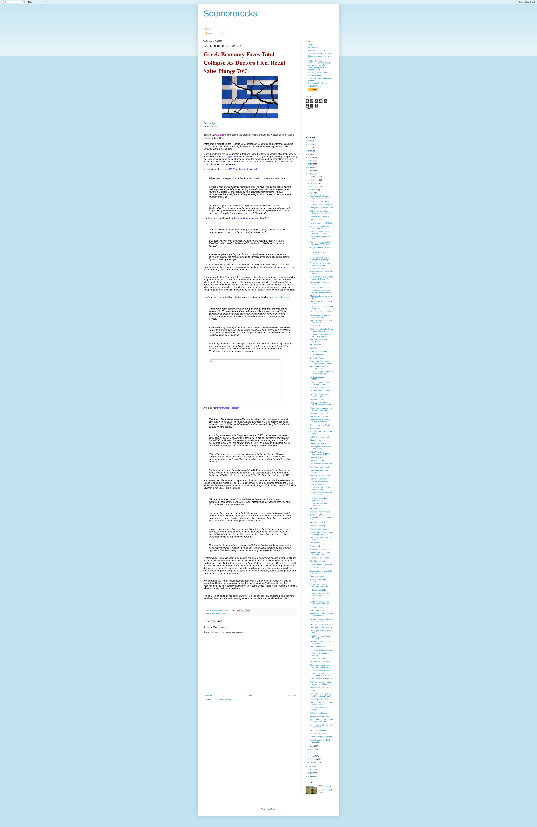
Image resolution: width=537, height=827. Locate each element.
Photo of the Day (316, 546)
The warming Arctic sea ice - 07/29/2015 (320, 283)
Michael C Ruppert (315, 86)
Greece (224, 614)
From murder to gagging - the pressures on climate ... (321, 409)
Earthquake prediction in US (320, 413)
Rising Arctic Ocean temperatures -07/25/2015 (321, 453)
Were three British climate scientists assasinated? (319, 421)
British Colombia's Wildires (320, 512)
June (312, 746)
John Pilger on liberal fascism (321, 650)
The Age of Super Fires (318, 730)
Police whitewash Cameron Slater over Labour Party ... (321, 212)
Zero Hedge (209, 123)
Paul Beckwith (315, 543)
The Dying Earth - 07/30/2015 (321, 223)
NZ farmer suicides (317, 399)
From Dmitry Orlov (316, 457)
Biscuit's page (313, 48)
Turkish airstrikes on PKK (319, 437)
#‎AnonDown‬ (314, 428)
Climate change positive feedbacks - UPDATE (317, 69)
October (313, 183)
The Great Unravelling (318, 461)
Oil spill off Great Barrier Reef (321, 679)
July (312, 193)
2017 (310, 167)
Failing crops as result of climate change (319, 367)
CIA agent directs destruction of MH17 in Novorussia (321, 335)
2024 (310, 145)
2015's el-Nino (315, 345)
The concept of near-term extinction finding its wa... (320, 666)
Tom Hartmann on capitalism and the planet (320, 488)
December (314, 177)
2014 (310, 767)
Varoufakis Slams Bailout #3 (320, 716)
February (313, 759)
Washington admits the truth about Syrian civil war (320, 232)
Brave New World (316, 358)
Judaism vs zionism (317, 388)
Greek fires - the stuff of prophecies (318, 709)
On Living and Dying (317, 659)
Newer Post (208, 696)
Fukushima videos (315, 75)
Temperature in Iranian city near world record (320, 264)
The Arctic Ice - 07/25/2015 (320, 476)
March (312, 756)
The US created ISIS (317, 647)
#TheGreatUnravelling (318, 351)
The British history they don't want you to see (320, 554)
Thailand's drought (317, 220)
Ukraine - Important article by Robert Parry (321, 494)
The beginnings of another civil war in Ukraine (321, 620)
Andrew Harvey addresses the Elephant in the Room (321, 533)
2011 (310, 776)
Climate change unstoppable (321, 737)
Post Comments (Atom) (222, 700)
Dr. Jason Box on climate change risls (319, 504)
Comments (211, 33)
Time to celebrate (316, 268)
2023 (310, 148)
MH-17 (312, 691)
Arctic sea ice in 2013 (318, 590)
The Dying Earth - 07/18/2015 (321, 687)
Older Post (292, 696)
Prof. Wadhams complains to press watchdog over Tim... (321, 292)
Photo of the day (316, 484)
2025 (310, 141)
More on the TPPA (316, 288)
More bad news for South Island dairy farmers (319, 227)
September (314, 187)
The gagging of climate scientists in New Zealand (320, 404)
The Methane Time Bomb (317, 83)
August (313, 190)
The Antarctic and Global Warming (321, 53)
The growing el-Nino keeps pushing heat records (320, 586)
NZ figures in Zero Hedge (319, 558)
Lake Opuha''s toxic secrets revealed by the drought (320, 395)
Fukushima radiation (317, 561)
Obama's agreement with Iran (321, 670)
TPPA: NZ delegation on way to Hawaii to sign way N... (321, 373)
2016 (310, 171)
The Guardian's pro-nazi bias (321, 464)
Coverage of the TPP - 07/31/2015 (318, 254)
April (312, 753)
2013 (310, 770)
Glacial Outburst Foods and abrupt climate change (320, 259)
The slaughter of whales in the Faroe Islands (321, 448)
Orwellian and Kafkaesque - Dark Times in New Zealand (321, 675)
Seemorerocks (230, 13)
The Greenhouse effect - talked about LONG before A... (321, 278)
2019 (310, 161)
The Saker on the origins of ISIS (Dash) (320, 642)
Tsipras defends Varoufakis (320, 201)
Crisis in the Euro (316, 355)
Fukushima (314, 509)
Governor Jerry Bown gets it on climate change (321, 572)
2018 (310, 164)
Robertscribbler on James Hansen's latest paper (319, 480)
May (312, 749)
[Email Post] (233, 610)
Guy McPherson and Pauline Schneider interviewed (321, 603)
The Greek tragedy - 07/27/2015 (317, 378)
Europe (218, 614)
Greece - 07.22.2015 (317, 568)
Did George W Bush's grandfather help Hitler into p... (321, 517)
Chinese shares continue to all (321, 204)
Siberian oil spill (316, 440)
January (313, 762)
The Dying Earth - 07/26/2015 (321, 417)
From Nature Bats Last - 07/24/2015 (319, 471)
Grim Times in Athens (318, 733)
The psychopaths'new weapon (321, 624)
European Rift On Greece (319, 216)
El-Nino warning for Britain (320, 425)
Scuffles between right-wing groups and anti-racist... (320, 683)
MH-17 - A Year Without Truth (321, 549)
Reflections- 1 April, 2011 (317, 50)
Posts (209, 29)
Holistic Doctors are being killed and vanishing (319, 383)
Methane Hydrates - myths (318, 73)
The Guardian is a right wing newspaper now (320, 316)
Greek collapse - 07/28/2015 (320, 312)
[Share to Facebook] (245, 610)
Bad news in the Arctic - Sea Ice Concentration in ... (322, 615)
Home (251, 696)
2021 (310, 154)
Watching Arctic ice (317, 610)
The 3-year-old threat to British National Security (321, 330)
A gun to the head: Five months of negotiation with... (321, 721)
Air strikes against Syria (319, 522)
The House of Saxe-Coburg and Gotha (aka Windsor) (320, 695)
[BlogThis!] (240, 610)
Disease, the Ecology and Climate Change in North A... (321, 362)
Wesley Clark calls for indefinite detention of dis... (322, 704)
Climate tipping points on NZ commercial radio (320, 594)
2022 (310, 151)
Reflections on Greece (318, 713)
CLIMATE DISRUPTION (319, 699)
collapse (212, 614)
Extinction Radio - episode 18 (321, 391)
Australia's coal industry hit (320, 529)
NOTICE (313, 599)
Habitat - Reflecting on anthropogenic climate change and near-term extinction (319, 63)
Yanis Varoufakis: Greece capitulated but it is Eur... (320, 197)
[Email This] (237, 610)
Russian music (315, 326)
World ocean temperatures (320, 576)
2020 (310, 158)
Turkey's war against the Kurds (321, 208)
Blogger (273, 809)
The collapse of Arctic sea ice (321, 627)
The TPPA (313, 348)
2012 (310, 773)
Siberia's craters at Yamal (319, 443)
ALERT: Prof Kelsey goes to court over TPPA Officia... (320, 243)
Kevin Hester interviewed (319, 467)
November (314, 180)
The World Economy (317, 526)
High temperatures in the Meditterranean (319, 499)
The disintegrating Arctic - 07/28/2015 (319, 340)
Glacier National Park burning (321, 564)
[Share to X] (243, 610)
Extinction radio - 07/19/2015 (321, 662)
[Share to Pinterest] (248, 610)
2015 (310, 174)
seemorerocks (327, 786)
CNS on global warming (319, 607)
